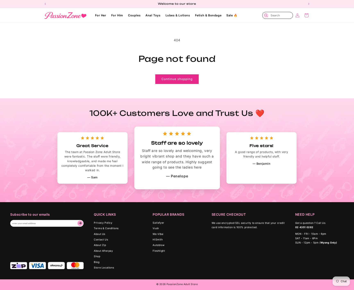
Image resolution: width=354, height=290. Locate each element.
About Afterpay (103, 250)
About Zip (100, 245)
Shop (97, 256)
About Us (99, 234)
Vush (156, 228)
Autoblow (159, 245)
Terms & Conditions (106, 228)
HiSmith (158, 239)
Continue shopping (177, 79)
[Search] (266, 15)
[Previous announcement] (45, 4)
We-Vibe (158, 234)
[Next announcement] (308, 4)
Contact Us (101, 239)
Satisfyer (158, 222)
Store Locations (104, 267)
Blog (96, 262)
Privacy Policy (103, 222)
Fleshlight (159, 250)
